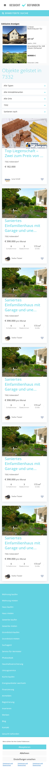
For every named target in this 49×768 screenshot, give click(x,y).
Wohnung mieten (10, 600)
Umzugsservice (9, 670)
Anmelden (6, 695)
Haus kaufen (7, 607)
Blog (4, 721)
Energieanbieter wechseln (14, 683)
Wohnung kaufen (10, 594)
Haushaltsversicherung (12, 664)
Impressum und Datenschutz (8, 764)
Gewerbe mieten (9, 626)
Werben (5, 715)
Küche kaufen (8, 676)
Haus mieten (8, 613)
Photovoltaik (7, 657)
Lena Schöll (16, 179)
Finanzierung (8, 689)
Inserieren (6, 708)
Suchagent (7, 645)
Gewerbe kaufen (9, 619)
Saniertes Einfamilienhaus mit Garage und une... (22, 225)
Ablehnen (24, 753)
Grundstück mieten (11, 638)
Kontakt (5, 727)
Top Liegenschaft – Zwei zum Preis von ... (24, 153)
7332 (7, 161)
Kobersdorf (14, 161)
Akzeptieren (24, 747)
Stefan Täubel (17, 258)
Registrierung (8, 702)
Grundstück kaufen (10, 632)
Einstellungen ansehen (24, 759)
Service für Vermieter (11, 651)
